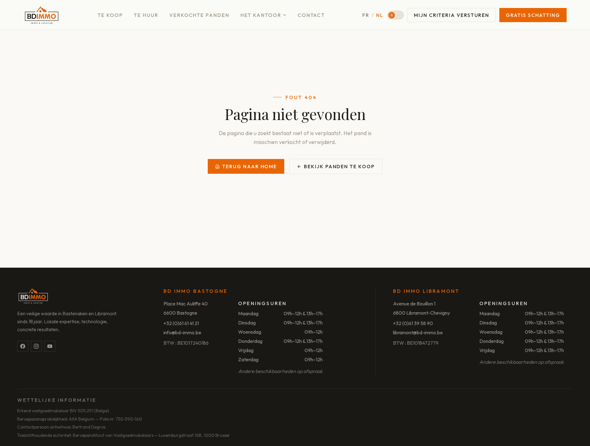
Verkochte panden (199, 15)
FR (365, 15)
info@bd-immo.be (182, 332)
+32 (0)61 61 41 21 (181, 323)
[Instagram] (36, 346)
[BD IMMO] (41, 15)
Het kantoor (260, 15)
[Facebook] (22, 346)
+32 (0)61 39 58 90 (413, 323)
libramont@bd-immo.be (418, 332)
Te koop (110, 15)
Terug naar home (249, 166)
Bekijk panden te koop (339, 166)
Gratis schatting (533, 15)
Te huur (146, 15)
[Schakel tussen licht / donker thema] (395, 15)
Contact (311, 15)
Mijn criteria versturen (451, 15)
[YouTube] (49, 346)
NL (380, 15)
